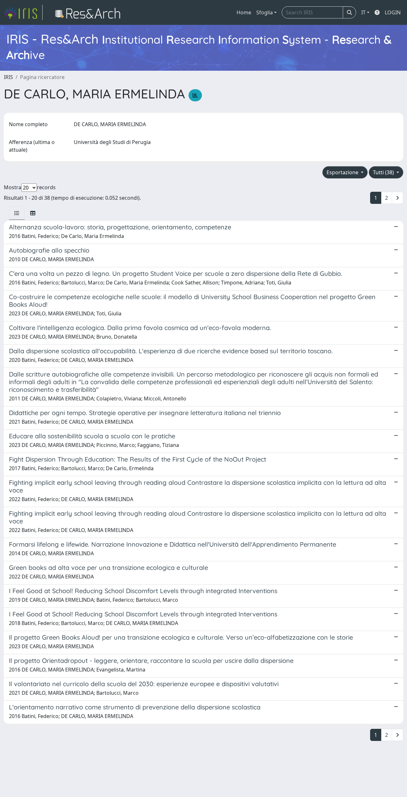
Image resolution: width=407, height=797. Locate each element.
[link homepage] (23, 12)
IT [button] (363, 12)
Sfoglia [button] (264, 12)
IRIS (8, 77)
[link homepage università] (89, 12)
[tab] (17, 213)
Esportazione (343, 172)
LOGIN (393, 12)
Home (244, 12)
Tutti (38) (384, 172)
